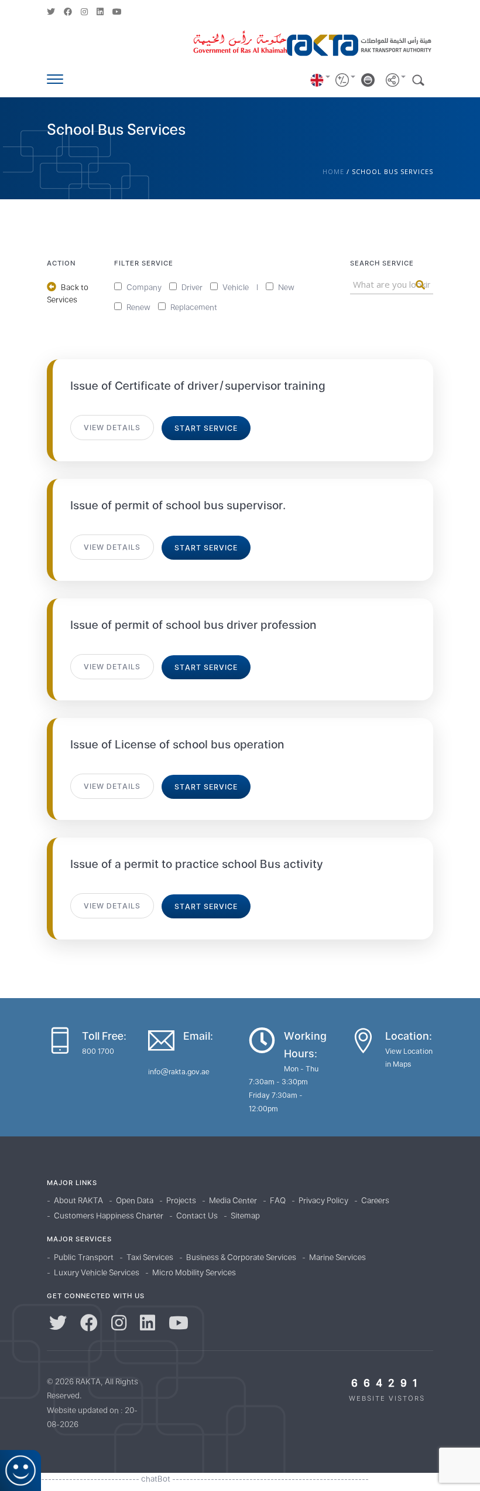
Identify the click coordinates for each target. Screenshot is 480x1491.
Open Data (134, 1200)
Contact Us (197, 1215)
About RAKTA (78, 1200)
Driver (191, 287)
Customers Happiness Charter (108, 1215)
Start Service (206, 428)
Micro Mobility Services (194, 1272)
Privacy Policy (323, 1200)
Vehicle (235, 287)
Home (333, 171)
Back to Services (67, 293)
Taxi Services (149, 1257)
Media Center (233, 1200)
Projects (181, 1200)
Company (143, 287)
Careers (375, 1200)
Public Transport (84, 1257)
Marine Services (337, 1257)
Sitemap (245, 1215)
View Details (112, 427)
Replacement (193, 307)
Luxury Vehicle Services (96, 1272)
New (285, 287)
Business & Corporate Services (241, 1257)
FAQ (278, 1200)
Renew (137, 307)
